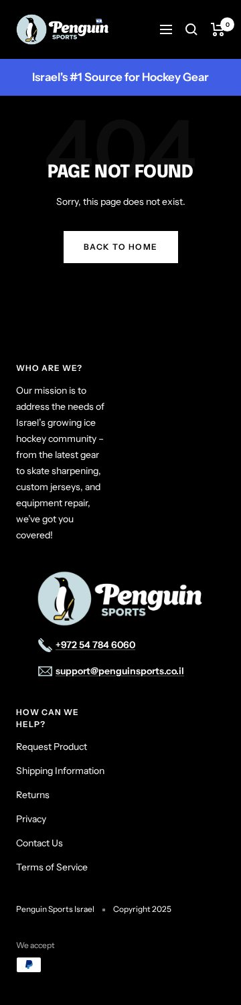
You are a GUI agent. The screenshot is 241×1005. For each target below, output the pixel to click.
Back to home (121, 247)
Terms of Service (52, 867)
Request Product (51, 747)
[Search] (191, 29)
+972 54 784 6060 (95, 645)
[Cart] (218, 29)
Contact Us (39, 843)
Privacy (31, 819)
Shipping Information (60, 771)
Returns (33, 795)
